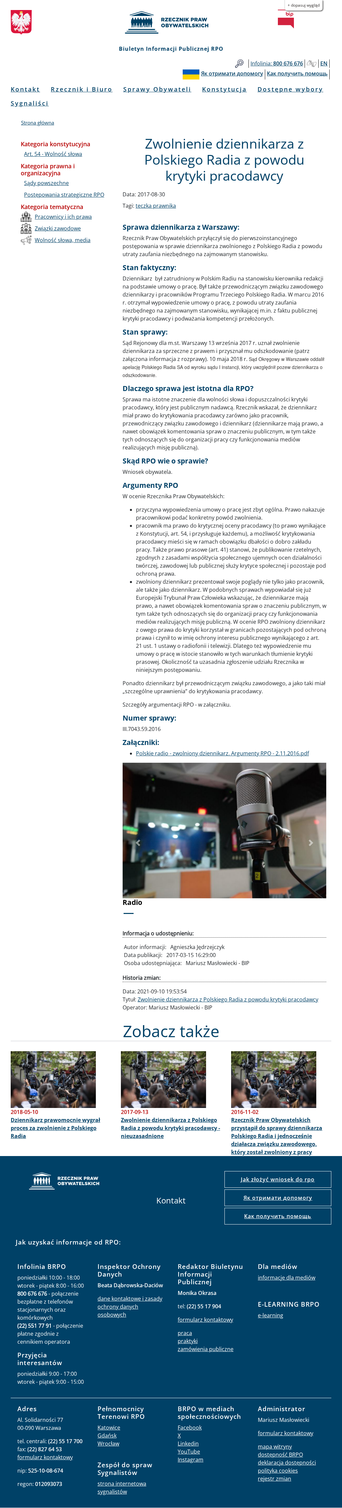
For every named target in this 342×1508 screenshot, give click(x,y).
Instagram (190, 1459)
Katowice (109, 1427)
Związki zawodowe (58, 228)
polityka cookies (278, 1470)
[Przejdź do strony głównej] (171, 22)
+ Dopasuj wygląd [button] (304, 5)
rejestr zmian (274, 1478)
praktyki (188, 1341)
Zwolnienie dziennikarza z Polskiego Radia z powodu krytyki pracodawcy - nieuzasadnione (170, 1128)
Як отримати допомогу (277, 1197)
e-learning (270, 1315)
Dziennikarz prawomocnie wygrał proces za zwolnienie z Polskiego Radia (55, 1128)
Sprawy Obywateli (157, 89)
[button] (138, 843)
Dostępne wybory (290, 89)
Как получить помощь (277, 1216)
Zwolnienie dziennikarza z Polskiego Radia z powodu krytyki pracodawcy (228, 999)
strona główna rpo (64, 1181)
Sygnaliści (30, 103)
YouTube (189, 1451)
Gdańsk (107, 1435)
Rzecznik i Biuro (82, 89)
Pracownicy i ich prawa (63, 216)
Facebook (190, 1427)
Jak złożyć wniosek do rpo (278, 1179)
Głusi (312, 63)
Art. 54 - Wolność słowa (53, 154)
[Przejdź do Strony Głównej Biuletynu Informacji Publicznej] (286, 19)
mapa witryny (275, 1446)
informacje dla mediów (286, 1277)
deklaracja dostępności (287, 1462)
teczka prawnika (156, 205)
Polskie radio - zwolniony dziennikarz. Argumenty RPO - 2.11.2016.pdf (222, 753)
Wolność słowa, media (63, 240)
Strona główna (37, 122)
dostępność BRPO (280, 1454)
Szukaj (239, 63)
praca (185, 1333)
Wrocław (108, 1443)
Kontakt (25, 89)
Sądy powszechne (46, 183)
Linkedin (188, 1443)
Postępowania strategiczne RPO (64, 194)
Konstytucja (224, 89)
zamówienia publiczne (205, 1349)
